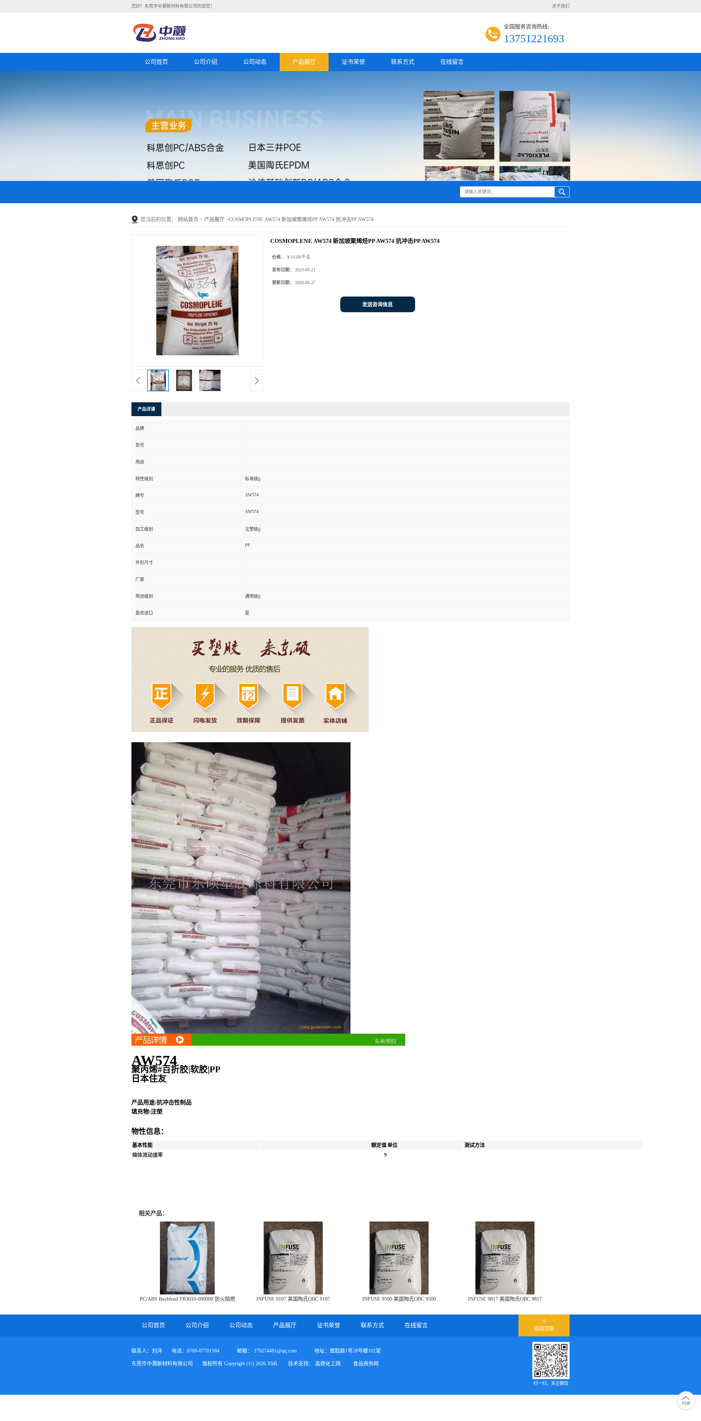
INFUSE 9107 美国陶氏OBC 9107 (293, 1299)
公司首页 (156, 62)
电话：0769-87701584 (195, 1351)
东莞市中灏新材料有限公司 (162, 1363)
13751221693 (534, 38)
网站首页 (188, 219)
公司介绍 (205, 62)
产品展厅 (304, 62)
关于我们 (561, 6)
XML (273, 1363)
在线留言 (452, 62)
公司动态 (255, 62)
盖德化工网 (328, 1363)
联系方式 (402, 62)
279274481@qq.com (275, 1351)
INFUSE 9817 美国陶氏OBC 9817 (505, 1299)
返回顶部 (544, 1328)
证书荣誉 (353, 62)
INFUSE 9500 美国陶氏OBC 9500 (399, 1299)
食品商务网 (366, 1363)
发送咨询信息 (377, 304)
